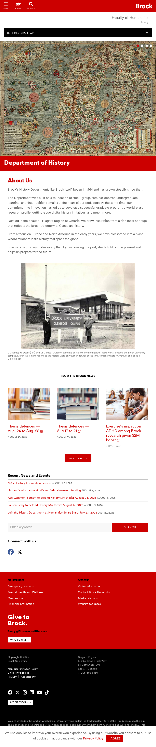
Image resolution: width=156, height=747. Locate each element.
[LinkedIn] (32, 692)
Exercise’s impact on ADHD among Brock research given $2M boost (123, 433)
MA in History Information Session (29, 483)
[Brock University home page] (144, 6)
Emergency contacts (21, 586)
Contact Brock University (94, 592)
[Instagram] (25, 692)
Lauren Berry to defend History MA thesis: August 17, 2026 (45, 505)
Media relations (88, 598)
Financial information (21, 604)
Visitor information (89, 586)
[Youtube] (39, 692)
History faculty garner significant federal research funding (44, 490)
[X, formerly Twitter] (19, 551)
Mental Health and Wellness (25, 592)
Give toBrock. (18, 620)
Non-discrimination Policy (23, 668)
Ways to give (18, 639)
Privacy (12, 676)
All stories (75, 458)
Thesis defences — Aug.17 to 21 (73, 428)
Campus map (16, 598)
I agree (115, 738)
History (144, 22)
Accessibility (28, 676)
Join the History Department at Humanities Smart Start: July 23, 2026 (52, 512)
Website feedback (89, 604)
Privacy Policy (93, 738)
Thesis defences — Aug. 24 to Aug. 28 (24, 428)
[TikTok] (47, 692)
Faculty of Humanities (130, 17)
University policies (18, 672)
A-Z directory (19, 702)
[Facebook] (11, 551)
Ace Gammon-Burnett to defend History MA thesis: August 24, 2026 (52, 497)
